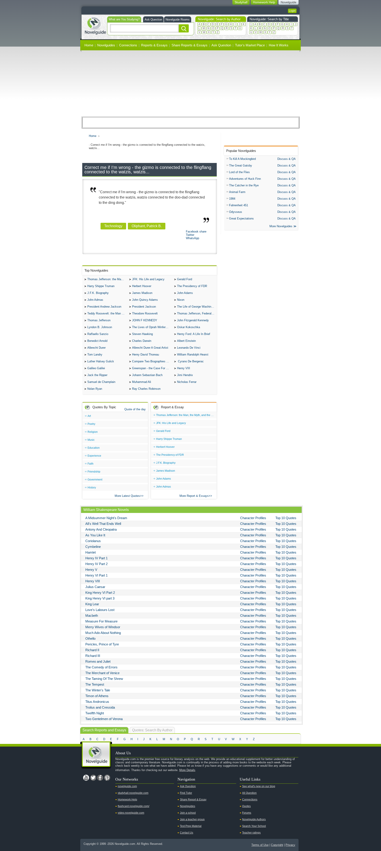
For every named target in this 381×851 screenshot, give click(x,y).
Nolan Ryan (94, 388)
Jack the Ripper (97, 375)
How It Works (278, 45)
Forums (246, 812)
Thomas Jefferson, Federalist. (196, 313)
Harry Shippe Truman (100, 286)
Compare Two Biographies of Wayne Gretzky (152, 361)
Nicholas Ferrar (186, 382)
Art (89, 416)
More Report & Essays (194, 495)
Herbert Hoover (141, 286)
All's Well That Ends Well (103, 524)
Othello (90, 638)
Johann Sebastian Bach (147, 375)
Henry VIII (183, 368)
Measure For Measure (101, 621)
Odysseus (235, 212)
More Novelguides (280, 226)
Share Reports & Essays (189, 45)
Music (91, 439)
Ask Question (153, 19)
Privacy (290, 845)
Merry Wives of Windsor (102, 627)
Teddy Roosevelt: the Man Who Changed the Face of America (107, 313)
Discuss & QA (286, 159)
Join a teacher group (192, 819)
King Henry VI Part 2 (100, 592)
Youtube (86, 778)
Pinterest (107, 778)
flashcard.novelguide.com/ (133, 806)
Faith (90, 463)
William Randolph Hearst (192, 354)
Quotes (246, 806)
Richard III (92, 656)
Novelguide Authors (254, 819)
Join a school (188, 812)
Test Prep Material (191, 826)
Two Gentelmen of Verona (104, 719)
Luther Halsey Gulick (100, 361)
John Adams (185, 293)
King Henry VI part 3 (99, 598)
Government (95, 479)
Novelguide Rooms (178, 19)
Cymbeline (93, 546)
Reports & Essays (154, 45)
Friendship (94, 471)
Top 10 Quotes (285, 518)
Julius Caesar (95, 587)
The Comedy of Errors (101, 667)
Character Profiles (253, 518)
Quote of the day (135, 409)
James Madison (142, 293)
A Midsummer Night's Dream (106, 518)
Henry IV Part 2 (96, 564)
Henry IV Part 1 (96, 558)
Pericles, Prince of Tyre (102, 644)
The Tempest (94, 684)
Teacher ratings (251, 832)
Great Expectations (241, 218)
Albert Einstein (186, 340)
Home (88, 45)
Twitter (190, 234)
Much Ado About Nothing (103, 633)
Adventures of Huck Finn (245, 178)
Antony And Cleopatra (101, 529)
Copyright (277, 845)
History (92, 487)
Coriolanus (93, 541)
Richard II (92, 650)
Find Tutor (186, 792)
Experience (94, 455)
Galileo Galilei (96, 368)
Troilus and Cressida (100, 707)
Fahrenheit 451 (238, 205)
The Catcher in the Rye (244, 185)
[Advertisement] (190, 83)
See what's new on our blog (258, 786)
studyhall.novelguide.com (133, 792)
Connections (128, 45)
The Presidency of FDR (192, 286)
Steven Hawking (142, 334)
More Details (187, 770)
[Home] (95, 25)
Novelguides (106, 45)
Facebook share (196, 231)
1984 (232, 198)
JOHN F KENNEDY (144, 320)
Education (94, 447)
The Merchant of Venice (102, 673)
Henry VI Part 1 (96, 575)
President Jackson (144, 306)
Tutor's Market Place (250, 45)
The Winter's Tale (97, 690)
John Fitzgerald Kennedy (193, 320)
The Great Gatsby (240, 165)
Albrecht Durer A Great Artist (150, 347)
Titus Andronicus (97, 701)
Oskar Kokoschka (188, 327)
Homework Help (127, 799)
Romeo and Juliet (97, 661)
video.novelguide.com (131, 812)
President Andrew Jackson (104, 306)
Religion (93, 431)
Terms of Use (260, 845)
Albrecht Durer (96, 347)
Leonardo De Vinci (188, 347)
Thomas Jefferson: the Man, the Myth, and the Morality (107, 279)
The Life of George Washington (197, 306)
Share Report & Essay (193, 799)
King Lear (92, 604)
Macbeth (91, 615)
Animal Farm (237, 192)
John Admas (95, 299)
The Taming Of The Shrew (104, 679)
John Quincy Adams (145, 299)
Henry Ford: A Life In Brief (193, 334)
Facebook (100, 778)
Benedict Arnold (97, 340)
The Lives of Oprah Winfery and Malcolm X (152, 327)
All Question (249, 792)
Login (292, 10)
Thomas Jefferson (98, 320)
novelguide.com (127, 786)
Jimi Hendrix (185, 375)
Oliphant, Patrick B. (147, 226)
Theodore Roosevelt (145, 313)
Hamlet (90, 552)
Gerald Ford (184, 279)
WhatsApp (192, 238)
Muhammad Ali (141, 382)
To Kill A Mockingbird (242, 159)
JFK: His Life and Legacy (148, 279)
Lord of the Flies (239, 172)
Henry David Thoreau (145, 354)
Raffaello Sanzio (97, 334)
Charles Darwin (141, 340)
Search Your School (254, 826)
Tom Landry (94, 354)
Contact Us (186, 832)
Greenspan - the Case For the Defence (152, 368)
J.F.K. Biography (98, 293)
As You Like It (95, 535)
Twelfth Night (94, 713)
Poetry (91, 424)
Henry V (91, 569)
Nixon (180, 299)
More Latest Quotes (127, 495)
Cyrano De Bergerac (190, 361)
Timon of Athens (96, 696)
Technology (113, 226)
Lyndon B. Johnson (99, 327)
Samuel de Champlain (101, 382)
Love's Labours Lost (99, 610)
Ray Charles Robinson (146, 388)
